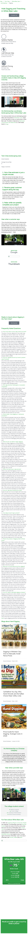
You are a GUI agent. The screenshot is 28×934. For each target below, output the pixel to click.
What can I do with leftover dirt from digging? (14, 566)
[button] (14, 332)
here (2, 618)
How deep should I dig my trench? (11, 513)
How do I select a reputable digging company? (14, 592)
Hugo (7, 124)
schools (11, 837)
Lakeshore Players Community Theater (17, 822)
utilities (15, 837)
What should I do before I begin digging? (13, 441)
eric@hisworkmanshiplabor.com (14, 927)
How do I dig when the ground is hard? (12, 490)
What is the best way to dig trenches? (12, 469)
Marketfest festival (5, 834)
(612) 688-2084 (14, 931)
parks (21, 837)
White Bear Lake (18, 117)
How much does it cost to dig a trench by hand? (14, 331)
